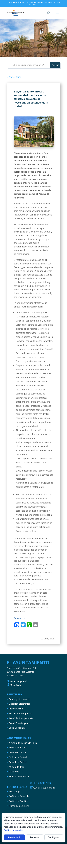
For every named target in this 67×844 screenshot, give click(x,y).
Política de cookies (13, 830)
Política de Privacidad (19, 796)
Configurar (54, 837)
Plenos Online (16, 708)
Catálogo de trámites (19, 699)
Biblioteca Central (18, 757)
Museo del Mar (16, 766)
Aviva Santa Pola (17, 752)
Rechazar (35, 837)
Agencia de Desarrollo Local (23, 742)
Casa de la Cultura (18, 762)
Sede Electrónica (17, 727)
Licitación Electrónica (19, 703)
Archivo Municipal (17, 747)
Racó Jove (14, 771)
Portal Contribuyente (19, 723)
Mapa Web (15, 685)
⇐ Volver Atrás (14, 76)
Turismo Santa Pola (19, 776)
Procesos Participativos (21, 713)
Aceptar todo (14, 837)
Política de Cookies (18, 801)
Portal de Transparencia (21, 718)
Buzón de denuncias (19, 805)
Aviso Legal (14, 791)
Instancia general (18, 681)
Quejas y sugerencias (44, 787)
